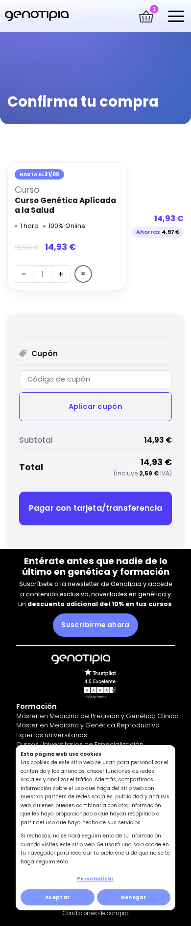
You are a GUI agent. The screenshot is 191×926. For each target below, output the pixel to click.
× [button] (83, 274)
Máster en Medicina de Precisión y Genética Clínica (97, 716)
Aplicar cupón (96, 406)
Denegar (133, 897)
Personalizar (95, 878)
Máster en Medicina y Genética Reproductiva (88, 725)
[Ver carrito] (146, 16)
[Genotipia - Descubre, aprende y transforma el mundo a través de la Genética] (37, 16)
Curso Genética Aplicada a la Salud (65, 205)
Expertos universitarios (51, 735)
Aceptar (57, 897)
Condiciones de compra (96, 913)
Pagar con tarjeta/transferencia (95, 508)
